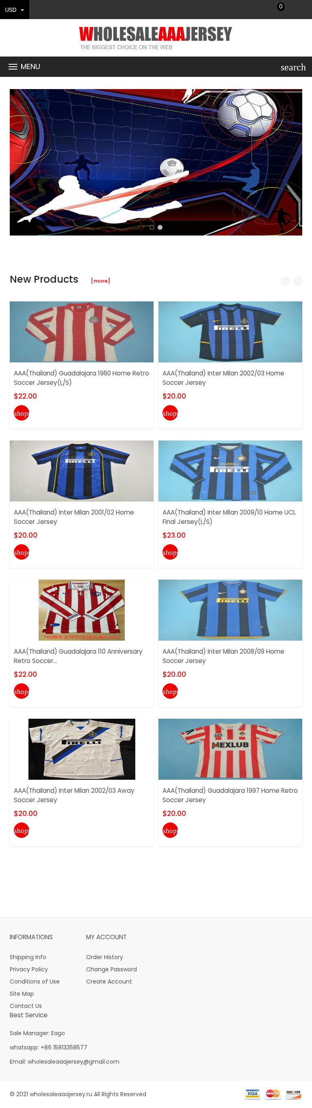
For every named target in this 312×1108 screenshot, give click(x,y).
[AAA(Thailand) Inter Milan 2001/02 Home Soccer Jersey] (82, 471)
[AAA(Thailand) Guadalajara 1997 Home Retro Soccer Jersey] (230, 749)
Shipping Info (28, 957)
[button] (152, 227)
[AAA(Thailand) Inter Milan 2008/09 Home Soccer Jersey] (230, 610)
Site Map (22, 994)
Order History (104, 957)
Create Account (109, 981)
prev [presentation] (18, 162)
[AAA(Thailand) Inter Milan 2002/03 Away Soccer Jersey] (81, 749)
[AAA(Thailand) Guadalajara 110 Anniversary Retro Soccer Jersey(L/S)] (82, 610)
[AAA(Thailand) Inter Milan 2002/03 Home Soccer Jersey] (230, 331)
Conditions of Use (35, 981)
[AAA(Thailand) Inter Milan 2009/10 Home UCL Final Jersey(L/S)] (230, 471)
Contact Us (26, 1006)
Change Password (111, 969)
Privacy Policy (29, 969)
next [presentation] (294, 162)
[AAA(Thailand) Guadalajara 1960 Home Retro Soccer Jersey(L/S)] (82, 331)
